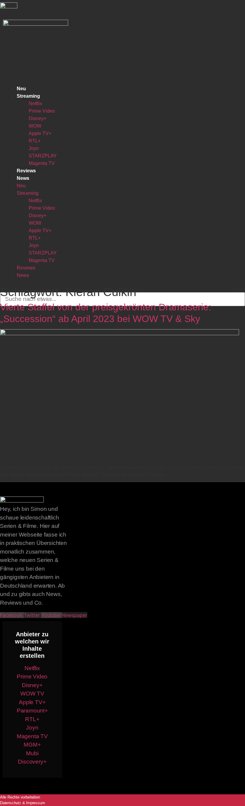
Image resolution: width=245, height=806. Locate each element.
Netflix (35, 103)
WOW (35, 125)
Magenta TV (42, 163)
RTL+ (35, 140)
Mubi (32, 753)
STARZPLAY (43, 155)
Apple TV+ (40, 133)
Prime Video (42, 111)
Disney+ (37, 118)
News (23, 178)
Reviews (26, 170)
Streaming (28, 96)
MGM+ (32, 744)
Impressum (35, 803)
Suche (238, 289)
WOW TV (32, 693)
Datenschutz (10, 803)
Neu (21, 88)
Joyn (34, 148)
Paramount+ (32, 710)
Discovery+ (32, 762)
